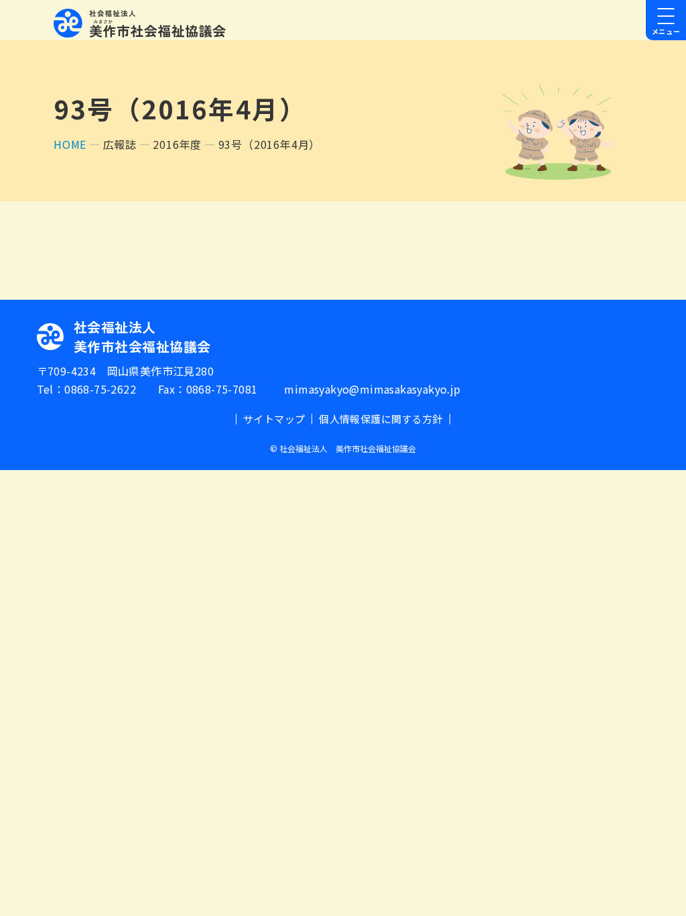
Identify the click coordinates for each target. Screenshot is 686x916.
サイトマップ (274, 419)
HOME (70, 144)
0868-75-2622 (100, 389)
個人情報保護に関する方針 (381, 419)
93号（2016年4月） (269, 144)
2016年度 (177, 144)
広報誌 (120, 144)
